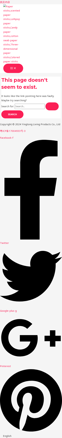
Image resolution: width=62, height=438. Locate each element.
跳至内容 (5, 2)
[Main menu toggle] (13, 68)
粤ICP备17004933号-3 (13, 130)
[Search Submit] (52, 106)
